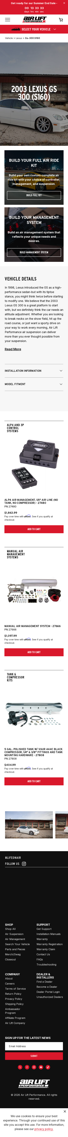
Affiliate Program (15, 1018)
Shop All (10, 928)
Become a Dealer (47, 986)
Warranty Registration (50, 944)
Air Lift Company (15, 1023)
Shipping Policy (14, 1004)
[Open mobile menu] (7, 20)
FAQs (40, 959)
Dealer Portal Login (48, 991)
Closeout (10, 959)
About (8, 978)
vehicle (9, 38)
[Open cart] (61, 20)
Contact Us (43, 954)
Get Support (44, 928)
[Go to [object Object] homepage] (34, 1084)
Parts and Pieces (15, 949)
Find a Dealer (45, 981)
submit (34, 1056)
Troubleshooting (46, 964)
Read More (13, 349)
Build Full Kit (34, 195)
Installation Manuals (49, 934)
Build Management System (34, 252)
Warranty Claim (46, 949)
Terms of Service (15, 988)
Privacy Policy (13, 998)
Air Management (15, 939)
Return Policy (13, 993)
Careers (10, 983)
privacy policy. (43, 1129)
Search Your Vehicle (17, 944)
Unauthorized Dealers (50, 997)
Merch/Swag (13, 954)
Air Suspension (14, 934)
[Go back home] (34, 20)
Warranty (42, 939)
